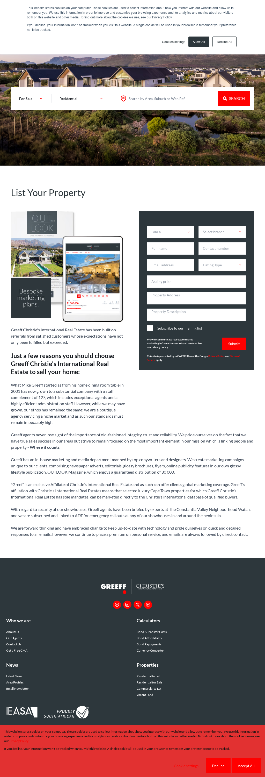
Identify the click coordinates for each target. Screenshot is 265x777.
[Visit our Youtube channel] (148, 605)
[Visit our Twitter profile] (138, 605)
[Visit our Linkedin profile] (127, 605)
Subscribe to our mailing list (179, 328)
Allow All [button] (199, 41)
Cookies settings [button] (173, 41)
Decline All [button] (224, 41)
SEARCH (237, 98)
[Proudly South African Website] (66, 713)
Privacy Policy (216, 356)
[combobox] (157, 98)
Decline (218, 766)
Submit (234, 343)
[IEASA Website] (22, 713)
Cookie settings (186, 766)
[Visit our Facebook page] (117, 605)
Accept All (246, 766)
